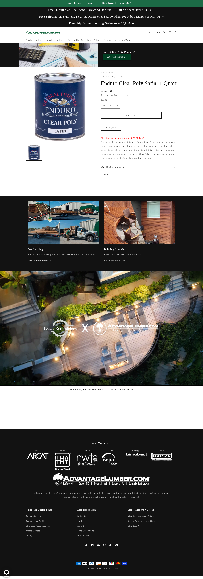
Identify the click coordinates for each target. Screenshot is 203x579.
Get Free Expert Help (117, 56)
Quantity (104, 100)
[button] (34, 40)
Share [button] (106, 174)
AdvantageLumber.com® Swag (141, 516)
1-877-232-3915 (154, 32)
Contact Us (81, 516)
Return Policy (83, 535)
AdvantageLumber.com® (46, 493)
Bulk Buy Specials (113, 260)
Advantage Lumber (97, 568)
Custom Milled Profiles (36, 521)
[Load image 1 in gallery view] (34, 153)
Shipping (104, 95)
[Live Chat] (6, 572)
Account (80, 526)
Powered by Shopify (111, 568)
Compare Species (33, 516)
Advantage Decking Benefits (38, 526)
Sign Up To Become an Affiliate (141, 521)
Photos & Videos (33, 530)
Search (80, 521)
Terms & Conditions (85, 530)
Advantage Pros (135, 526)
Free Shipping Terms (38, 260)
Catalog (29, 535)
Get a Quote (111, 127)
